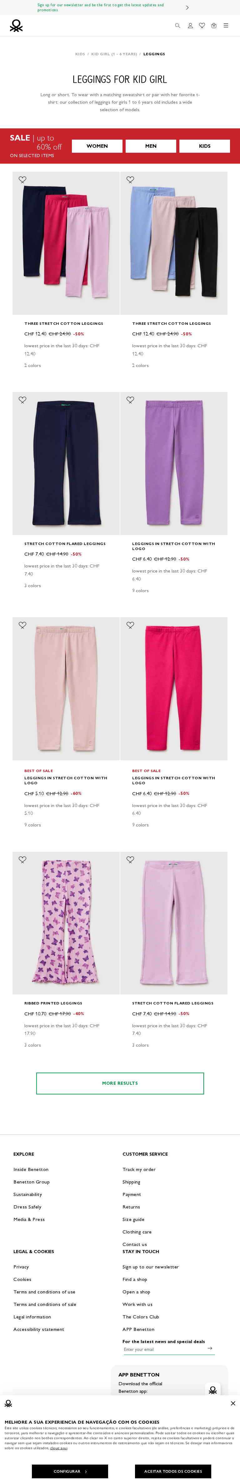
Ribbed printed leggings (53, 1003)
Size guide (133, 1219)
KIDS (205, 146)
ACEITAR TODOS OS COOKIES (173, 1471)
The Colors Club (140, 1317)
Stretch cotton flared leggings (64, 543)
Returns (131, 1207)
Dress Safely (27, 1207)
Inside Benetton (31, 1169)
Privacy (21, 1267)
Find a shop (135, 1279)
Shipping (131, 1182)
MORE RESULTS (120, 1083)
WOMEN (97, 146)
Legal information (32, 1317)
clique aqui (59, 1448)
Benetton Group (31, 1182)
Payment (131, 1194)
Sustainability (27, 1194)
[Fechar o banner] (233, 1403)
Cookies (22, 1279)
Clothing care (137, 1232)
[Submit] (210, 1348)
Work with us (137, 1304)
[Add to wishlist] (22, 179)
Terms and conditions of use (44, 1292)
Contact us (134, 1244)
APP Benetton (138, 1329)
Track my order (139, 1169)
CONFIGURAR (67, 1471)
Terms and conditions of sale (44, 1304)
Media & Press (29, 1219)
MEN (151, 146)
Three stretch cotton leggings (63, 323)
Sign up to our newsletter (150, 1267)
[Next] (187, 7)
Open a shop (136, 1292)
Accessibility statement (38, 1329)
